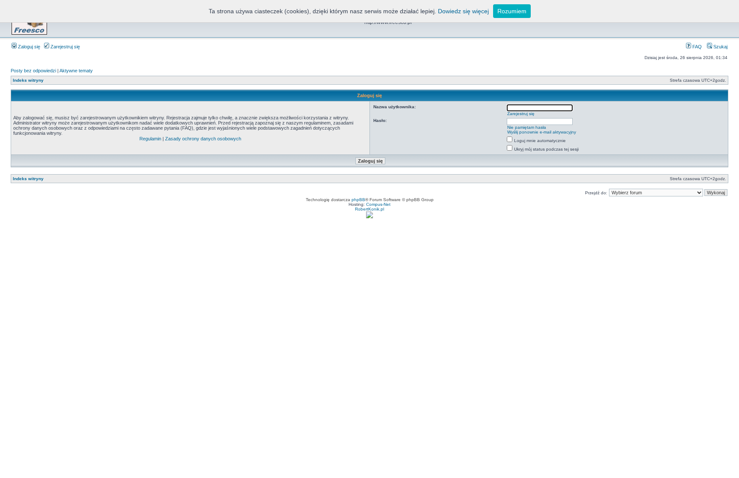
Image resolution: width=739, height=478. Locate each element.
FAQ (696, 46)
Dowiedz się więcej (463, 11)
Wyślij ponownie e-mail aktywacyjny (541, 132)
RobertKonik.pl (369, 209)
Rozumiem (511, 11)
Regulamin (150, 138)
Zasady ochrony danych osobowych (203, 138)
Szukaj (719, 46)
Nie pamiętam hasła (526, 127)
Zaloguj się (28, 46)
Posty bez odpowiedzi (33, 70)
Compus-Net (378, 204)
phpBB (358, 199)
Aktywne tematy (76, 70)
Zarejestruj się (64, 46)
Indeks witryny (28, 80)
